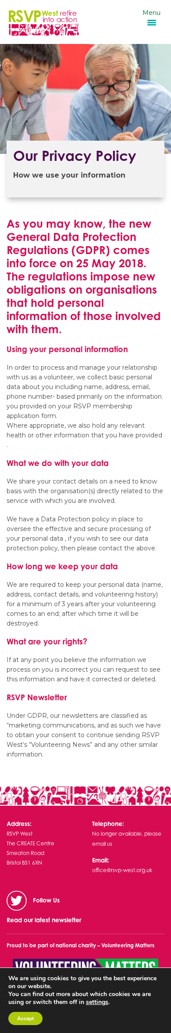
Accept (25, 1018)
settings (97, 1002)
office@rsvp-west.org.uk (122, 870)
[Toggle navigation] (88, 21)
